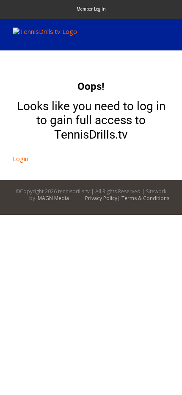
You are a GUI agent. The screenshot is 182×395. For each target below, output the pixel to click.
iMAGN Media (52, 198)
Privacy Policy (101, 198)
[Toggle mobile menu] (166, 32)
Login (20, 158)
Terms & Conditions (145, 198)
